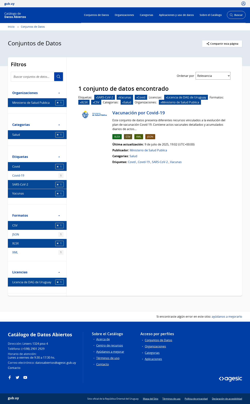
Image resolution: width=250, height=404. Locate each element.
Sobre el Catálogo (211, 15)
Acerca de (103, 339)
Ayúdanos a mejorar (110, 352)
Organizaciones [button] (25, 92)
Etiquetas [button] (20, 156)
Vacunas (37, 193)
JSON (37, 234)
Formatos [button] (20, 215)
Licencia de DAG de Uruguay (37, 282)
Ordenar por (185, 76)
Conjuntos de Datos (96, 15)
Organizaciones (124, 15)
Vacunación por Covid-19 (138, 113)
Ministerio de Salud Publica (37, 103)
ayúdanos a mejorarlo (227, 317)
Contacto (102, 364)
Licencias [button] (19, 272)
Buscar (236, 16)
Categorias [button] (21, 124)
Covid (37, 166)
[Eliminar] (96, 97)
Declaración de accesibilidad (227, 398)
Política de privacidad (196, 398)
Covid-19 (37, 175)
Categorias (146, 15)
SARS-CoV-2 (37, 184)
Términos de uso (108, 358)
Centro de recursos (109, 345)
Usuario (58, 76)
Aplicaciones (153, 359)
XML (37, 252)
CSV (37, 225)
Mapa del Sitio (150, 398)
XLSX (37, 243)
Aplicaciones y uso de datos (176, 15)
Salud (37, 135)
